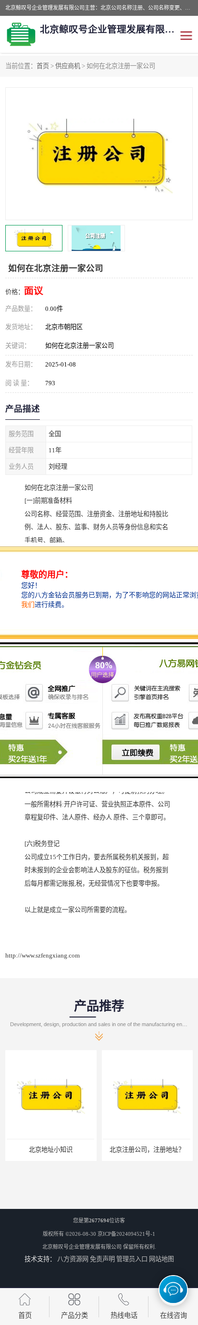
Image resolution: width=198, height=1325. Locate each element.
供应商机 (67, 66)
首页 (43, 66)
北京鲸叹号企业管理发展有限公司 (82, 1247)
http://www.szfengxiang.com (42, 955)
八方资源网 (72, 1259)
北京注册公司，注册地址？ (146, 1149)
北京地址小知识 (50, 1149)
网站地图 (161, 1259)
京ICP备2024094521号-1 (126, 1234)
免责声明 (102, 1259)
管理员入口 (132, 1259)
